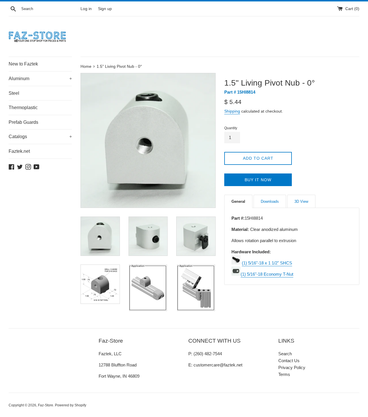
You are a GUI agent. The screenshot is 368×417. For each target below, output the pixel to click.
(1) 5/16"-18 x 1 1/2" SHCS (267, 262)
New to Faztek (23, 63)
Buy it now (258, 179)
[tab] (238, 201)
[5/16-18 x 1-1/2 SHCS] (236, 262)
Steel (14, 93)
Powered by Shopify (70, 405)
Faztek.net (19, 151)
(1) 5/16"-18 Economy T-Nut (267, 274)
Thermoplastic (23, 107)
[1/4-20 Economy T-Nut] (236, 274)
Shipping (232, 111)
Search (285, 353)
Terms (284, 374)
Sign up (105, 9)
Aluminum (40, 78)
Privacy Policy (291, 367)
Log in (86, 9)
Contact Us (289, 360)
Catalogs (40, 136)
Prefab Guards (23, 122)
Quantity (230, 128)
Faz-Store (45, 405)
